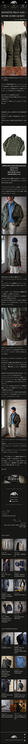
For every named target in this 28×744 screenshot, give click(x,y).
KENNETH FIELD (23, 19)
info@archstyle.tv (14, 501)
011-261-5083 (14, 499)
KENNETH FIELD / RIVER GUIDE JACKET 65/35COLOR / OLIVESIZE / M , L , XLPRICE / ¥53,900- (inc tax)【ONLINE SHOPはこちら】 (14, 170)
